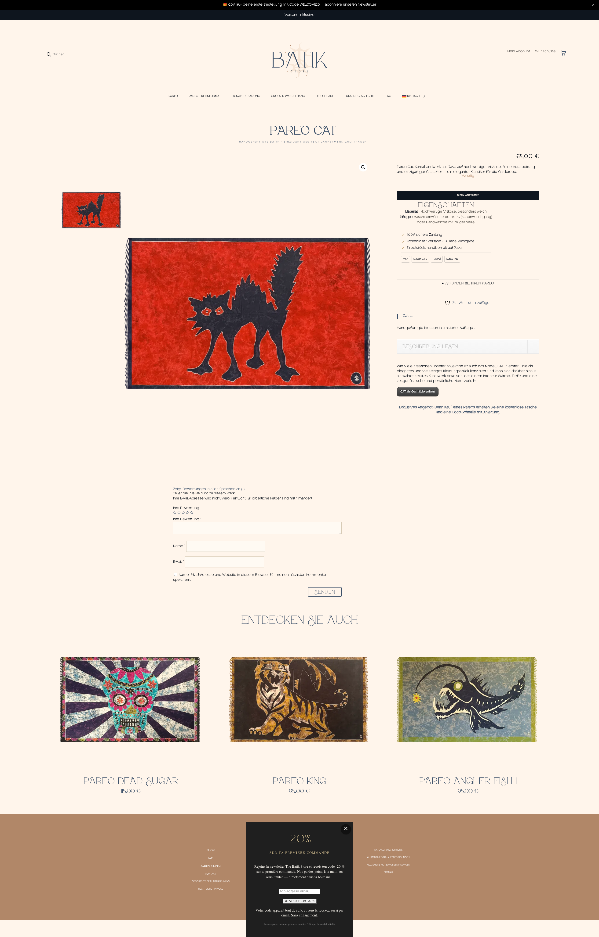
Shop (211, 850)
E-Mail (178, 562)
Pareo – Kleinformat (205, 96)
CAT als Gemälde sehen (417, 391)
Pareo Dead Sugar (131, 781)
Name (179, 546)
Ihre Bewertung (186, 508)
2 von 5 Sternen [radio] (179, 512)
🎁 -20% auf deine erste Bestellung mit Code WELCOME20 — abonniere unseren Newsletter (299, 5)
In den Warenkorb (468, 195)
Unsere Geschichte (360, 96)
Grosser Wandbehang (288, 96)
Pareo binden (211, 866)
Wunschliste (545, 51)
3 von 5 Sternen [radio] (183, 512)
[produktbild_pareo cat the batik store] (246, 313)
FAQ (388, 96)
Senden (324, 592)
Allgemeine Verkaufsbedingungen (388, 857)
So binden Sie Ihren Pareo (468, 283)
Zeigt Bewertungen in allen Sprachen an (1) (209, 489)
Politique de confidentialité (321, 924)
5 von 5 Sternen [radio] (191, 512)
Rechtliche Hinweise (210, 889)
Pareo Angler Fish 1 (468, 781)
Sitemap (388, 872)
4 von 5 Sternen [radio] (187, 512)
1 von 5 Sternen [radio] (174, 512)
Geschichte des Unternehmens (211, 881)
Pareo (173, 96)
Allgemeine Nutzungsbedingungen (388, 865)
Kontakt (210, 874)
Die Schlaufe (325, 96)
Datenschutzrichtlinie (388, 850)
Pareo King (299, 781)
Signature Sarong (246, 96)
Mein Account (518, 51)
